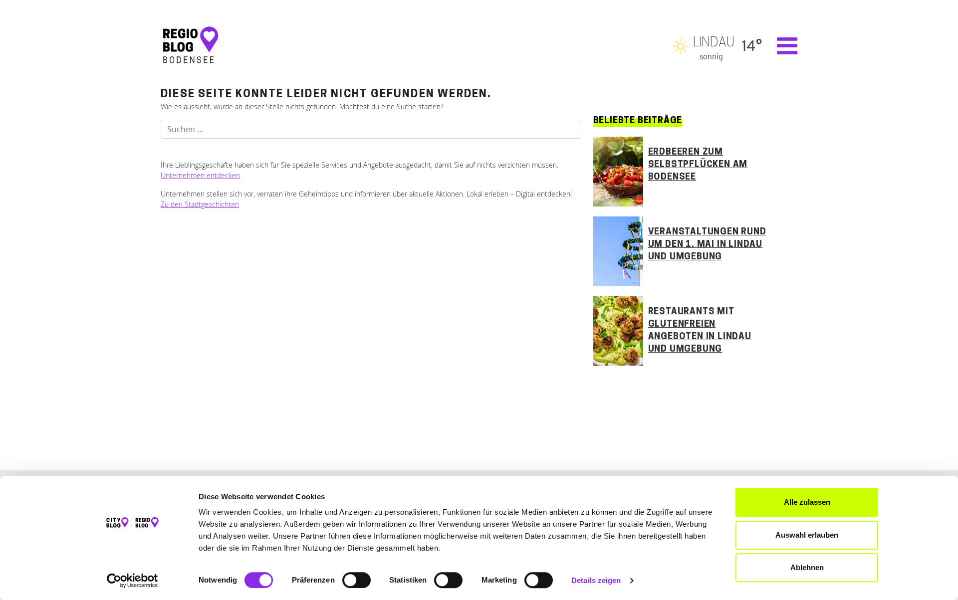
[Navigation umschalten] (782, 45)
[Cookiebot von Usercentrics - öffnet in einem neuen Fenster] (132, 580)
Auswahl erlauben (806, 535)
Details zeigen (596, 580)
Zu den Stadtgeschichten (200, 204)
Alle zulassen (807, 502)
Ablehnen (807, 567)
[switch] (356, 580)
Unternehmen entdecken (200, 175)
